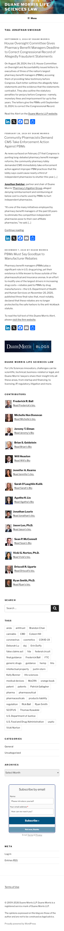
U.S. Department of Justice (21, 716)
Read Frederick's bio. (24, 405)
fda (29, 651)
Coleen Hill (35, 634)
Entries (11, 860)
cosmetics (29, 639)
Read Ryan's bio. (21, 584)
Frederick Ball (33, 657)
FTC (47, 657)
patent (10, 686)
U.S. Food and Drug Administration (25, 721)
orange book (47, 680)
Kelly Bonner (13, 674)
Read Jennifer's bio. (23, 474)
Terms (30, 835)
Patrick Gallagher (39, 686)
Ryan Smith (41, 704)
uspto (51, 721)
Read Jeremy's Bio (24, 432)
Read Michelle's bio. (25, 419)
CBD (22, 634)
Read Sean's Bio (23, 543)
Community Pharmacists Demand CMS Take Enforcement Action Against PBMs (28, 142)
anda (9, 628)
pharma (10, 692)
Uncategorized (13, 752)
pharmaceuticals (15, 698)
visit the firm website (24, 319)
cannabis (11, 634)
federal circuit (42, 651)
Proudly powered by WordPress (20, 923)
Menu (34, 18)
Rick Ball (26, 704)
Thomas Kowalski (29, 710)
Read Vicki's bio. (21, 557)
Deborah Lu (12, 645)
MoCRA (32, 680)
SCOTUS (11, 710)
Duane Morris (41, 39)
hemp (43, 663)
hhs (52, 663)
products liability (38, 698)
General (9, 746)
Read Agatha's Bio (24, 501)
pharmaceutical (27, 692)
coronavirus (12, 639)
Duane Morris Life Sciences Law (27, 7)
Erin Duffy (36, 645)
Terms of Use (12, 887)
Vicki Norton (13, 727)
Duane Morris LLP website (42, 113)
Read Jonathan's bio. (24, 515)
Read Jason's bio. (22, 529)
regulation (12, 704)
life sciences (31, 674)
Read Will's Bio (22, 460)
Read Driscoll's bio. (24, 570)
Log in (8, 854)
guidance (31, 663)
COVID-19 (44, 639)
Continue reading (14, 230)
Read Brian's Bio (23, 446)
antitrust (20, 628)
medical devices (15, 680)
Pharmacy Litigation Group (27, 188)
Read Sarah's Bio (23, 488)
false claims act (14, 651)
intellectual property (17, 669)
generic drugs (14, 663)
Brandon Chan (37, 628)
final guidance (14, 657)
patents (22, 686)
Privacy (38, 835)
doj (25, 645)
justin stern (39, 669)
